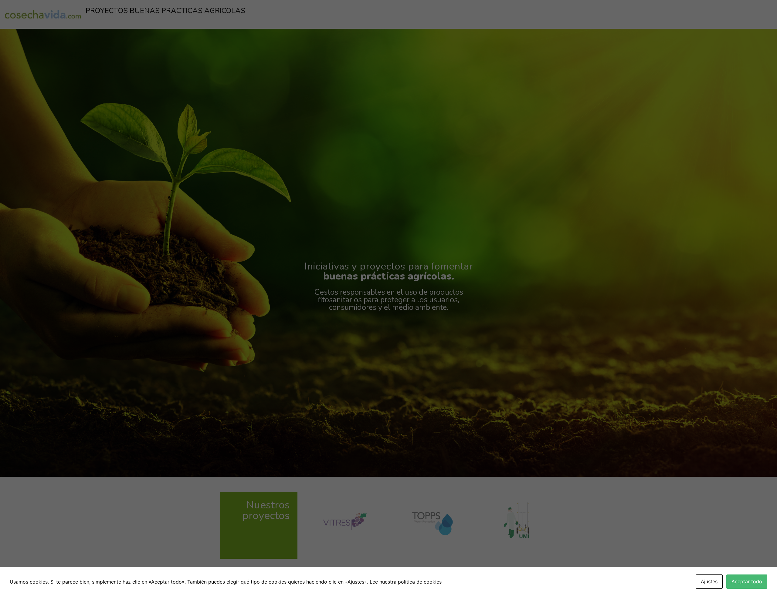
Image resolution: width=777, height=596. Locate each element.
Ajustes (709, 581)
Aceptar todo (746, 581)
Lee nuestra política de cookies (406, 582)
